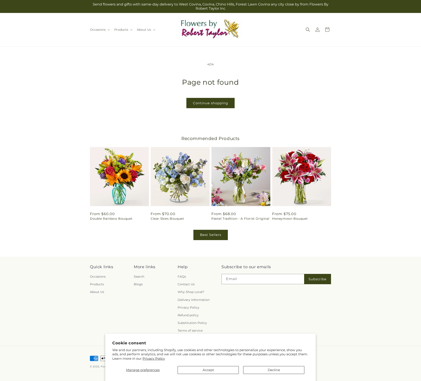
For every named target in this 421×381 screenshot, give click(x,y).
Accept (208, 370)
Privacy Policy (154, 358)
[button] (99, 29)
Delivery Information (194, 300)
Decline (274, 370)
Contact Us (186, 284)
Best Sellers (210, 235)
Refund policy (188, 315)
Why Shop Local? (191, 292)
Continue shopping (210, 103)
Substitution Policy (192, 323)
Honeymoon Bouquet (290, 219)
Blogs (138, 284)
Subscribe (317, 279)
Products (97, 284)
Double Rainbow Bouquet (111, 219)
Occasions (98, 277)
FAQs (182, 277)
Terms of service (190, 330)
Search (139, 277)
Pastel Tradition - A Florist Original (240, 219)
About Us (97, 292)
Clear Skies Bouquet (167, 219)
